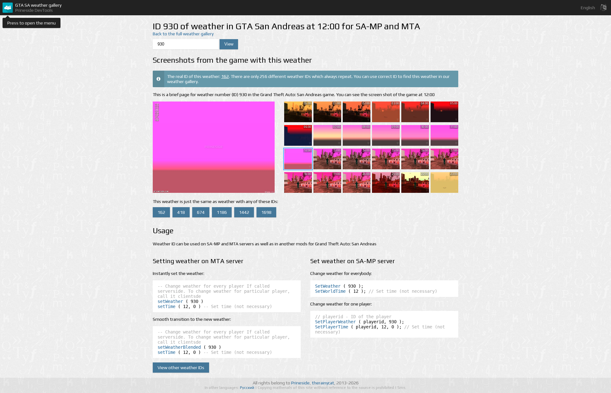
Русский (247, 387)
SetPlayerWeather (335, 321)
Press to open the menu (31, 22)
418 (181, 212)
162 (225, 76)
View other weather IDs (181, 367)
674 (201, 212)
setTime (166, 306)
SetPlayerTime (331, 326)
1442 (244, 212)
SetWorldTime (330, 291)
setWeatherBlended (179, 347)
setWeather (170, 301)
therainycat (323, 382)
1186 (222, 212)
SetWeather (328, 286)
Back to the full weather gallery (183, 33)
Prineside (300, 382)
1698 (266, 212)
